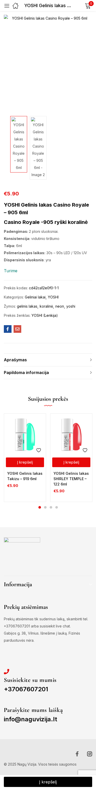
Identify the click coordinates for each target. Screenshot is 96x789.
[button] (25, 462)
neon (59, 306)
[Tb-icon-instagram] (89, 753)
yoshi (70, 306)
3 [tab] (51, 507)
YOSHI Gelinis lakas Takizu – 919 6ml (24, 476)
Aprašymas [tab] (15, 359)
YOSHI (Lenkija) (44, 315)
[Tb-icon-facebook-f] (78, 753)
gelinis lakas (27, 306)
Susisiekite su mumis (30, 680)
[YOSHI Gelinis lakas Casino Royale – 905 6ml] (8, 329)
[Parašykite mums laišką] (6, 701)
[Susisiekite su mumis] (6, 671)
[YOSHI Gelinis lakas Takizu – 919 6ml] (25, 434)
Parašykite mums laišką (33, 710)
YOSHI (53, 297)
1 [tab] (39, 507)
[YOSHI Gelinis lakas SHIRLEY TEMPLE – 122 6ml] (71, 434)
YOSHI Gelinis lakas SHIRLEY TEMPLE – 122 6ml (71, 478)
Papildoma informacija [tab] (26, 372)
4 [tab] (56, 507)
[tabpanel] (25, 457)
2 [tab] (45, 507)
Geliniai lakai (35, 297)
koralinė (46, 306)
